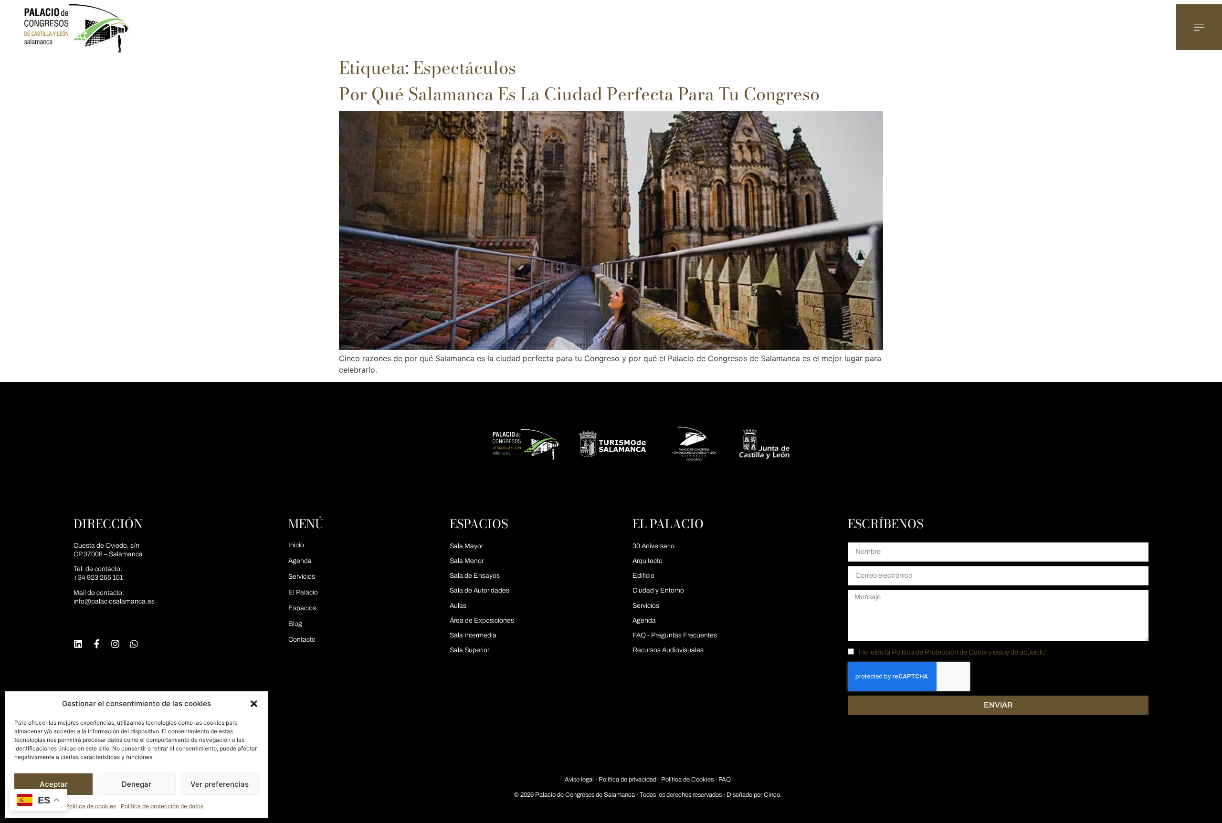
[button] (254, 703)
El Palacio (303, 592)
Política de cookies (90, 806)
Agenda (300, 560)
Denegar (136, 784)
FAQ (724, 779)
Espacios (302, 608)
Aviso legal (579, 779)
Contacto (302, 639)
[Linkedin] (78, 643)
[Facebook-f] (96, 643)
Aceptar (54, 784)
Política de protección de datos (162, 806)
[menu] (1199, 27)
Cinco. (772, 795)
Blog (295, 623)
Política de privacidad (627, 779)
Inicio (296, 545)
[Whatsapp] (133, 643)
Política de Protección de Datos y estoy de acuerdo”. (970, 652)
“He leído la (952, 652)
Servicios (301, 576)
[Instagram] (115, 643)
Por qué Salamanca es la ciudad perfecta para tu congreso (579, 94)
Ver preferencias (219, 784)
